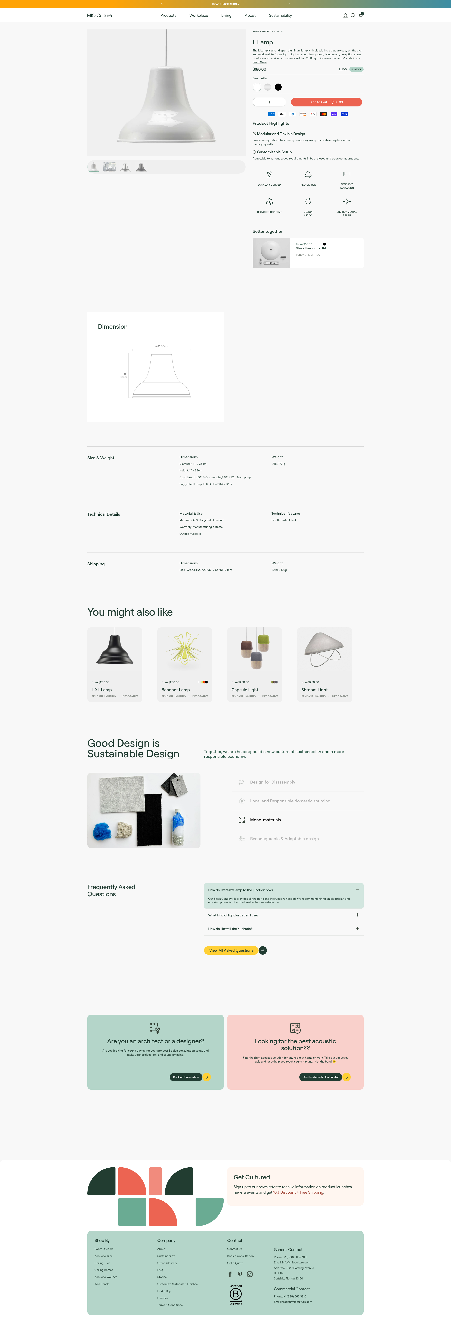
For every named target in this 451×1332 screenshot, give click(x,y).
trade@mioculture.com (297, 1301)
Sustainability (166, 1256)
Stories (161, 1277)
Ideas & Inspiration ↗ (225, 4)
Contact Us (234, 1249)
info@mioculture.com (296, 1262)
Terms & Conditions (170, 1305)
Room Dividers (103, 1249)
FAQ (160, 1270)
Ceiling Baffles (103, 1270)
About (161, 1249)
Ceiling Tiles (102, 1263)
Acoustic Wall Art (105, 1277)
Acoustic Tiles (103, 1256)
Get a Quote (235, 1263)
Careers (162, 1298)
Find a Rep (164, 1291)
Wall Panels (101, 1284)
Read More (260, 62)
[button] (353, 15)
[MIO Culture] (100, 15)
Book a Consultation (240, 1256)
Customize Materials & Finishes (177, 1284)
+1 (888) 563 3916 (294, 1296)
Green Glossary (167, 1263)
